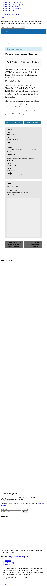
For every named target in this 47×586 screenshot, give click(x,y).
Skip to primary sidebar (13, 8)
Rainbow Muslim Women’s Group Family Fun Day (14, 244)
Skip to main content (12, 6)
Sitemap (8, 561)
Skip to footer (10, 10)
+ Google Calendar (14, 122)
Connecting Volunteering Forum (35, 244)
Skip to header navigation (14, 3)
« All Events (9, 44)
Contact (17, 14)
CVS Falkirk (5, 18)
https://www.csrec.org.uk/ (15, 175)
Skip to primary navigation (14, 5)
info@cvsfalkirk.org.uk (17, 556)
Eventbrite (19, 114)
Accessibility (9, 14)
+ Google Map (11, 195)
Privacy (7, 565)
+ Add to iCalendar (32, 122)
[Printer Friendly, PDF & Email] (31, 118)
